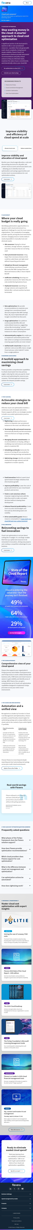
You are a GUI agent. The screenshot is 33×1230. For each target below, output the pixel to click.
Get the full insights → (16, 633)
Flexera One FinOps (11, 85)
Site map (16, 1224)
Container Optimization (12, 90)
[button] (9, 148)
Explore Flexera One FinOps (11, 768)
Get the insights (6, 20)
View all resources (15, 1129)
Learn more (7, 179)
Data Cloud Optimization (12, 93)
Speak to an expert (15, 1171)
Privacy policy (16, 1217)
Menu (27, 2)
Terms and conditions (16, 1221)
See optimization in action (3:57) (12, 68)
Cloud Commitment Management (14, 87)
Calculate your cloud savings (11, 73)
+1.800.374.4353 (16, 1213)
